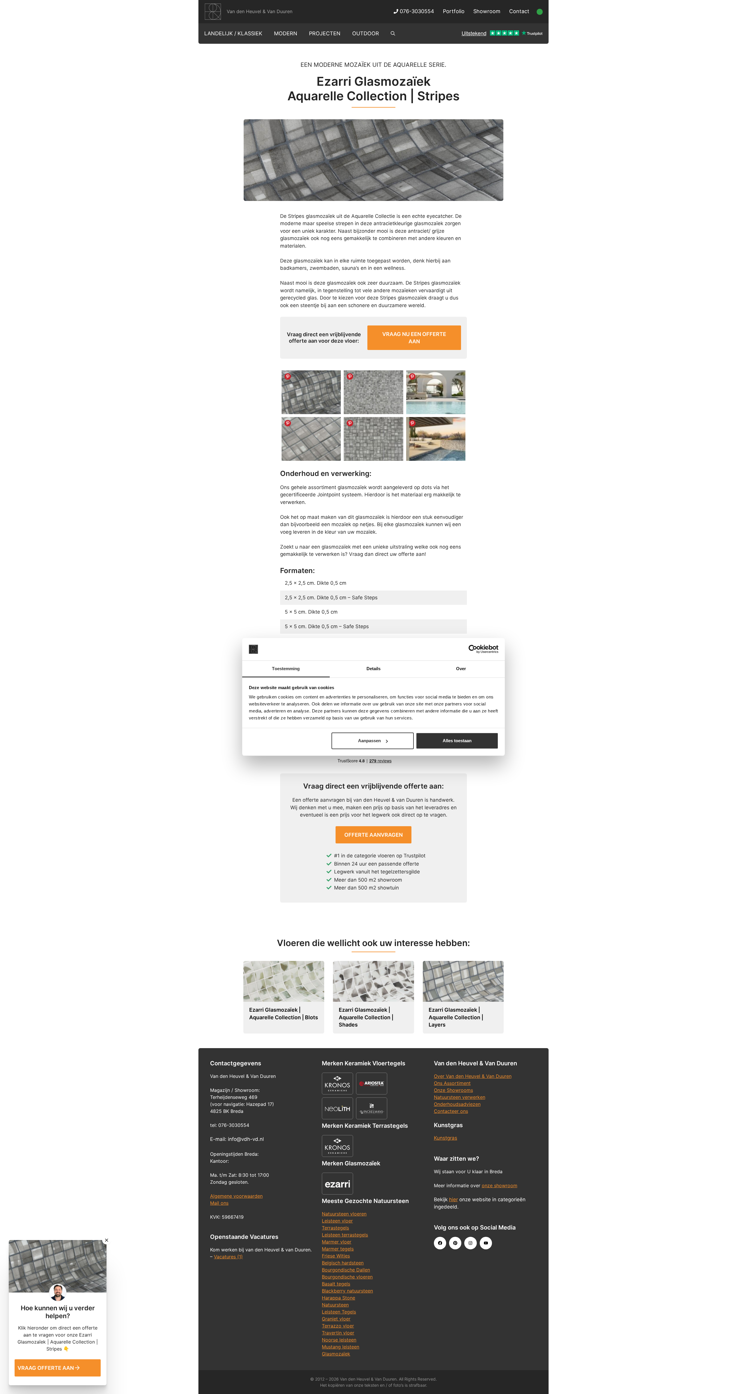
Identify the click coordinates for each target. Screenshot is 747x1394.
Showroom (486, 11)
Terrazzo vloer (338, 1326)
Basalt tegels (336, 1284)
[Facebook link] (440, 1243)
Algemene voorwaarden (236, 1196)
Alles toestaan (457, 740)
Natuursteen (335, 1305)
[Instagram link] (470, 1243)
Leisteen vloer (337, 1221)
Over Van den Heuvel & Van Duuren (473, 1076)
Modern (285, 33)
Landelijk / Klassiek (233, 33)
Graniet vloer (336, 1319)
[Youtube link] (486, 1243)
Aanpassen (369, 740)
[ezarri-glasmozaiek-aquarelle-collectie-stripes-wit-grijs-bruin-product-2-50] (373, 439)
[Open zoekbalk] (393, 33)
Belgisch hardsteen (343, 1263)
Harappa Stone (338, 1298)
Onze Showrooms (453, 1090)
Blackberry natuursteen (347, 1291)
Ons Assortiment (452, 1083)
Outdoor (365, 33)
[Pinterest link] (455, 1243)
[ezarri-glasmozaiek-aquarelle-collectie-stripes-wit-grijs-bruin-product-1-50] (311, 439)
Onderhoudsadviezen (457, 1104)
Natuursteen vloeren (344, 1214)
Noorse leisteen (339, 1340)
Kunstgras (445, 1138)
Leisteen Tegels (339, 1312)
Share (288, 376)
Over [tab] (461, 668)
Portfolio (454, 11)
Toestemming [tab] (286, 668)
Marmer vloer (336, 1242)
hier (453, 1199)
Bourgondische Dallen (346, 1270)
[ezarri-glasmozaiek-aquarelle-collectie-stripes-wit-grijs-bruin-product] (311, 392)
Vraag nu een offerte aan (414, 337)
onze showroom (499, 1185)
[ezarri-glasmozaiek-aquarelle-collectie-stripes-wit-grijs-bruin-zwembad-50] (435, 439)
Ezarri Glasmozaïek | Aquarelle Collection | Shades (366, 1017)
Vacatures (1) (228, 1257)
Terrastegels (335, 1228)
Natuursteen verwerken (459, 1097)
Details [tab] (373, 668)
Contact (519, 11)
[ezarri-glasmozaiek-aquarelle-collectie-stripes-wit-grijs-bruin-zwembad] (435, 392)
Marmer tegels (338, 1249)
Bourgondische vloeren (347, 1277)
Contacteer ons (451, 1111)
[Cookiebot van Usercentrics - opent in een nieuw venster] (472, 649)
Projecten (325, 33)
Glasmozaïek (336, 1354)
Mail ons (219, 1203)
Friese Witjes (336, 1256)
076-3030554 (416, 11)
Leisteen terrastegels (345, 1235)
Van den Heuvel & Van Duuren (259, 11)
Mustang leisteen (340, 1347)
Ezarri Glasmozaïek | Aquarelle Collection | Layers (456, 1017)
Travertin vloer (338, 1333)
